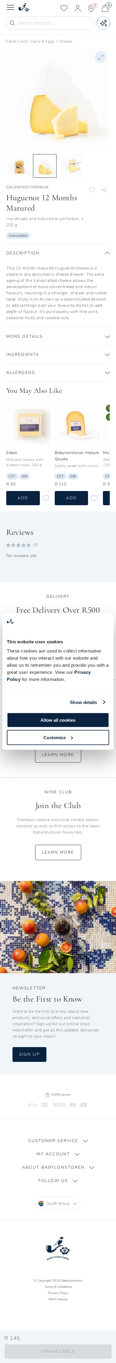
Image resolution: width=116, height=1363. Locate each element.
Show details (83, 702)
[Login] (78, 8)
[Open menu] (10, 8)
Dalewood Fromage (27, 187)
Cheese (66, 41)
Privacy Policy (58, 1293)
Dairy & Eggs (42, 41)
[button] (58, 253)
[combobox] (58, 1203)
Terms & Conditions (58, 1287)
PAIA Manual (58, 1299)
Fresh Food (16, 41)
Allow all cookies (58, 720)
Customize (54, 737)
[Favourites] (64, 8)
